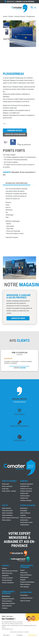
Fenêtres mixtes (25, 496)
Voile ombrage (24, 587)
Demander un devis (14, 130)
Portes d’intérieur (7, 601)
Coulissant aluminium (26, 484)
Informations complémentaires (17, 183)
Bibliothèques (6, 596)
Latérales (23, 515)
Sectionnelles (24, 520)
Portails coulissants (8, 582)
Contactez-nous (18, 318)
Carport (22, 570)
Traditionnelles (24, 525)
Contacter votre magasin (15, 134)
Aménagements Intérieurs (8, 592)
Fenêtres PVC (24, 498)
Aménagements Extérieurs (26, 566)
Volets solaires (6, 520)
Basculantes (23, 508)
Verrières (4, 608)
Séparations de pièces (8, 603)
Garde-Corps (23, 572)
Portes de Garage (27, 505)
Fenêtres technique (26, 500)
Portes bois (5, 489)
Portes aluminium (7, 486)
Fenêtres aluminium (26, 491)
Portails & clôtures (19, 16)
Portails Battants (7, 580)
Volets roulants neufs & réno (10, 518)
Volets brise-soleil (7, 510)
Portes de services (25, 518)
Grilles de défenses (25, 575)
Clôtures (4, 568)
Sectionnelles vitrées (26, 522)
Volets (5, 505)
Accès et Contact (25, 601)
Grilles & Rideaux (25, 513)
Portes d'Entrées (9, 481)
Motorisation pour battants (10, 571)
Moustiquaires (24, 577)
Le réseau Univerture (26, 598)
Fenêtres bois (24, 493)
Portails (11, 16)
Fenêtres (24, 481)
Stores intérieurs (7, 606)
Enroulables (23, 510)
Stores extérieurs (25, 584)
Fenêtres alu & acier (26, 489)
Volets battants (6, 508)
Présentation (24, 595)
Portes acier (5, 484)
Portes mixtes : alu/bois (9, 491)
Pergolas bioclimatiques (27, 582)
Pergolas (22, 580)
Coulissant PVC (24, 486)
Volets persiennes (7, 515)
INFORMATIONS (26, 592)
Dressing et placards (8, 599)
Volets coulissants (7, 513)
